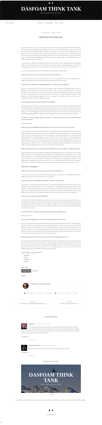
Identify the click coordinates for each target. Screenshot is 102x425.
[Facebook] (49, 3)
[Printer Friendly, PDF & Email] (28, 252)
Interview (61, 293)
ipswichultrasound (34, 345)
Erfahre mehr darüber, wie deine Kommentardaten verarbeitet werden (66, 400)
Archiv (57, 22)
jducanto (31, 324)
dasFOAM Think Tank (51, 8)
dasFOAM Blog (49, 22)
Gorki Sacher (57, 32)
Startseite (40, 22)
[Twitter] (52, 3)
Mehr (62, 23)
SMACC (75, 293)
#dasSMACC (40, 293)
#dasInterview (31, 293)
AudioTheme (52, 414)
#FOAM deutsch (49, 293)
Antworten (32, 340)
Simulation (68, 293)
